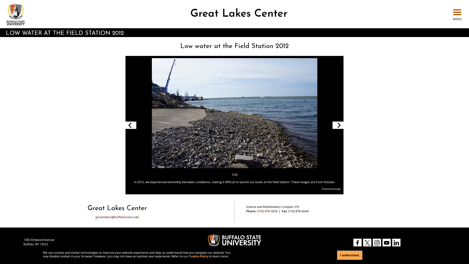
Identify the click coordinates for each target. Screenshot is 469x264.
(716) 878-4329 (267, 211)
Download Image (331, 188)
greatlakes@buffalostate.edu (117, 217)
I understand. (349, 255)
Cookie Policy (198, 256)
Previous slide (130, 125)
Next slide (338, 125)
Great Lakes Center (238, 14)
